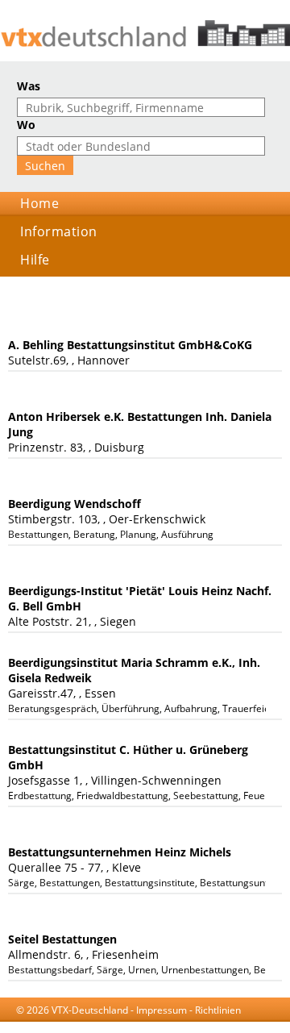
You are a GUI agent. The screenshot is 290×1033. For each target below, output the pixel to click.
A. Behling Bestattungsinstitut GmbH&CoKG (130, 344)
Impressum (161, 1010)
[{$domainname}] (145, 33)
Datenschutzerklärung (191, 1025)
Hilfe (35, 260)
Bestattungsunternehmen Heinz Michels (119, 852)
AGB (123, 1025)
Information (58, 231)
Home (39, 203)
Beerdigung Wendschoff (74, 503)
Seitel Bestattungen (62, 939)
